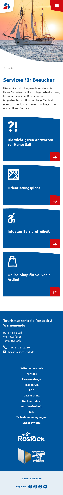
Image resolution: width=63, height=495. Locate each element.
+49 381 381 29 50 (19, 347)
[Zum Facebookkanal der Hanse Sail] (30, 486)
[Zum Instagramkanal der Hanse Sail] (35, 486)
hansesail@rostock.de (21, 351)
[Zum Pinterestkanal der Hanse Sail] (40, 486)
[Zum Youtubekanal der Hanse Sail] (45, 486)
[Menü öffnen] (56, 6)
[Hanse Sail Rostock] (7, 6)
